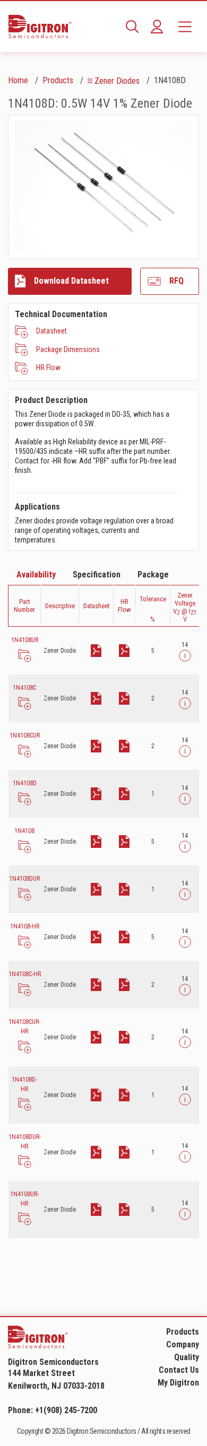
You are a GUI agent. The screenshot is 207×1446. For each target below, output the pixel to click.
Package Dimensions (68, 349)
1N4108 (24, 831)
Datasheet (51, 331)
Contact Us (179, 1370)
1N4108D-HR (24, 1084)
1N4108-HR (24, 926)
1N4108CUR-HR (24, 1026)
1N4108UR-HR (24, 1198)
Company (182, 1344)
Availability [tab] (36, 574)
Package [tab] (153, 574)
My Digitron (178, 1383)
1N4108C (24, 687)
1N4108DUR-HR (24, 1141)
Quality (186, 1357)
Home (18, 80)
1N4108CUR (25, 735)
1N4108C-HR (24, 974)
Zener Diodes (117, 81)
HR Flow (48, 367)
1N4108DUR (24, 878)
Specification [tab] (96, 574)
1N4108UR (24, 640)
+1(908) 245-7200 (66, 1410)
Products (57, 80)
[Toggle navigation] (185, 26)
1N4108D (25, 783)
